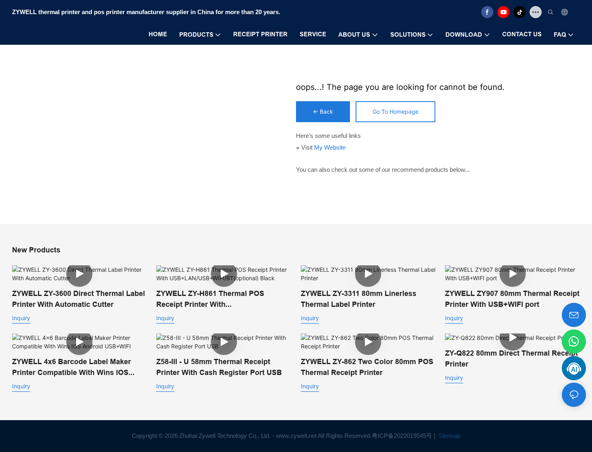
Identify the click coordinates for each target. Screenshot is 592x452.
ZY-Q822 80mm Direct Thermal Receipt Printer (511, 358)
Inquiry (21, 318)
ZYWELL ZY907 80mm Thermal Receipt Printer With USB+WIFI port (512, 298)
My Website (330, 147)
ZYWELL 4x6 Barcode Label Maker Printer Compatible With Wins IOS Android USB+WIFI (71, 367)
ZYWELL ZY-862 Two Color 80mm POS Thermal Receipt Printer (367, 367)
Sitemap (448, 435)
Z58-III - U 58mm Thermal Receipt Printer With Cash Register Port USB (219, 367)
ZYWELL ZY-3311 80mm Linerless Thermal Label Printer (358, 298)
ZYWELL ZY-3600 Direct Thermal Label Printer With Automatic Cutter (78, 298)
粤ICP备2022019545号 (402, 435)
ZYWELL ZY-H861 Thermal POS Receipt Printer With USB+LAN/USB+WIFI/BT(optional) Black (214, 299)
